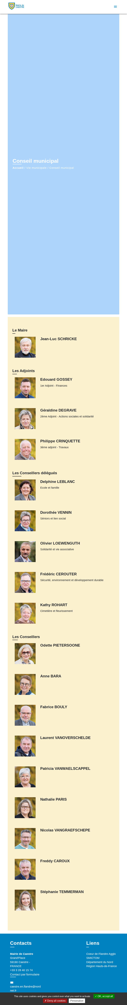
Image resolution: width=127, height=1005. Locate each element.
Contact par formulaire (24, 974)
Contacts (21, 943)
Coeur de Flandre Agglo (101, 953)
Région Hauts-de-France (101, 966)
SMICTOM (92, 957)
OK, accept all (105, 996)
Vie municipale (36, 167)
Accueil (18, 167)
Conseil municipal (61, 167)
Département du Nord (99, 962)
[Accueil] (27, 7)
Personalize (76, 1000)
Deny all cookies (56, 1000)
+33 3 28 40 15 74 (21, 970)
